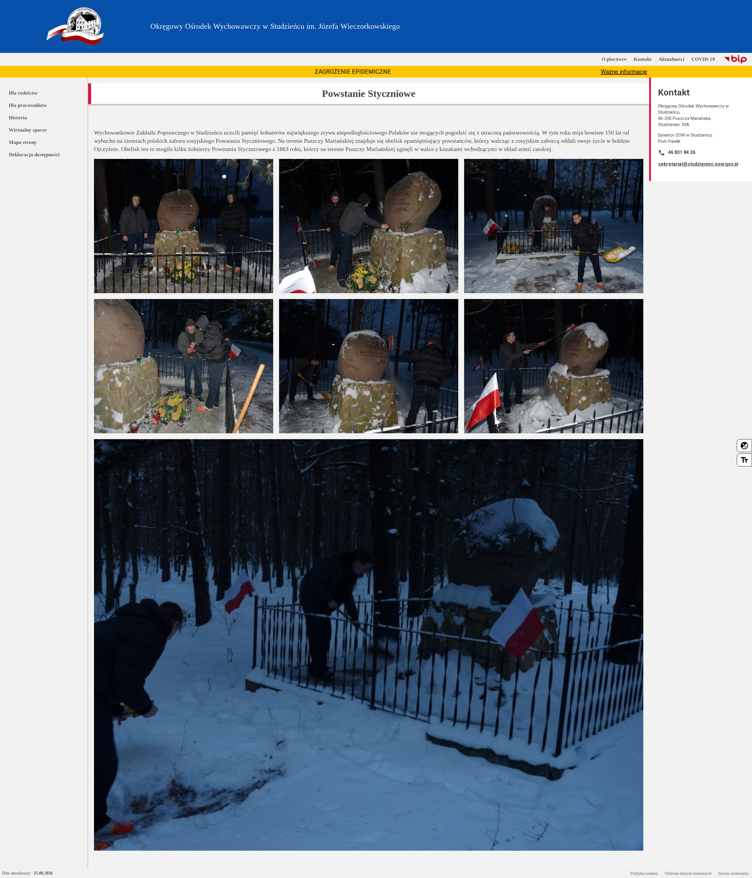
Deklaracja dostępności (34, 154)
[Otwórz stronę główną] (75, 26)
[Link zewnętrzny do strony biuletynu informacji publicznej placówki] (735, 59)
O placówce (614, 59)
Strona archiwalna (733, 873)
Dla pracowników (28, 105)
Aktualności (671, 59)
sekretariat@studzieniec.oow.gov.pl (698, 164)
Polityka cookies (644, 873)
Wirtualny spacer (28, 130)
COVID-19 (703, 59)
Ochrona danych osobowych (688, 873)
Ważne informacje (624, 71)
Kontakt (643, 59)
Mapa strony (23, 142)
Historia (18, 117)
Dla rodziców (23, 93)
